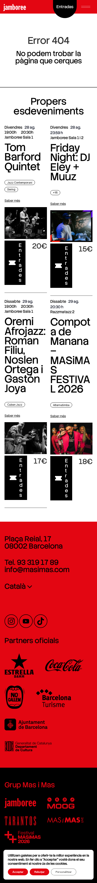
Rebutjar (39, 872)
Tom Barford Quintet (23, 156)
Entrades (20, 262)
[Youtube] (26, 621)
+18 (55, 192)
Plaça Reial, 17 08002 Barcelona (34, 542)
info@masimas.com (37, 569)
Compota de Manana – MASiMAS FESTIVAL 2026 (70, 355)
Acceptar (17, 872)
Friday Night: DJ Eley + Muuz (70, 162)
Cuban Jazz (14, 404)
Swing (11, 189)
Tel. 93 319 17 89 (31, 562)
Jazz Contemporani (19, 182)
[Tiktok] (40, 621)
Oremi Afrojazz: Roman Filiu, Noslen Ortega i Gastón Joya (25, 355)
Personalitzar (63, 872)
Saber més (12, 201)
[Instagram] (11, 621)
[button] (85, 7)
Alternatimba (61, 405)
